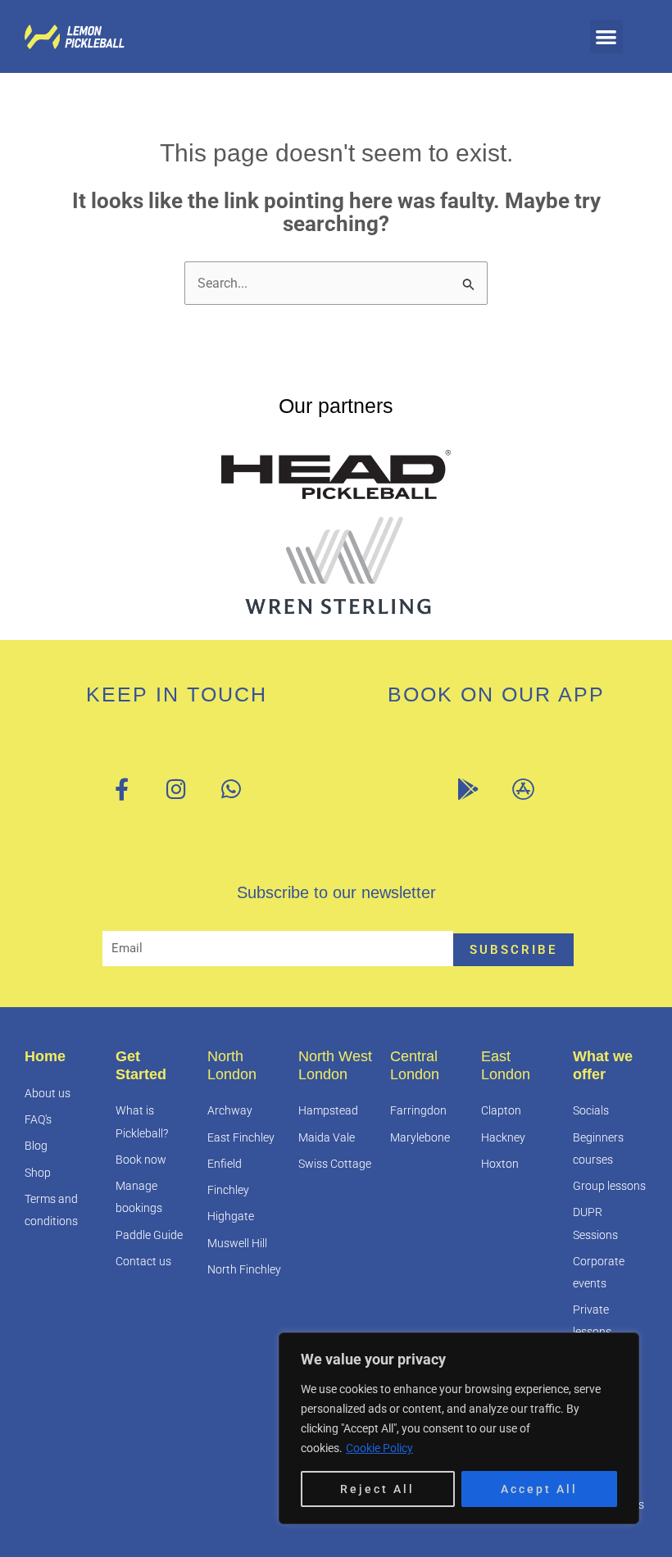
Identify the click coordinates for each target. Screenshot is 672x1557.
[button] (607, 36)
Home (45, 1056)
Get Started (141, 1065)
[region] (459, 1428)
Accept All (539, 1489)
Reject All (377, 1489)
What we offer (603, 1065)
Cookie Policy (379, 1448)
